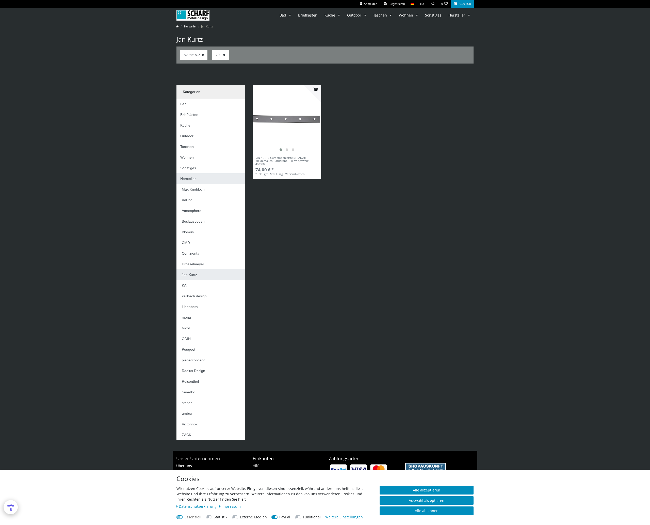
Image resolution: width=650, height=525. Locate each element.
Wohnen (406, 15)
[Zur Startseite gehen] (177, 26)
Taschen (380, 15)
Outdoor (354, 15)
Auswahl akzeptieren (426, 500)
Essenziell (193, 517)
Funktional (312, 517)
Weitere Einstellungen (344, 517)
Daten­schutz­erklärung (198, 506)
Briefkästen (307, 15)
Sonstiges (433, 15)
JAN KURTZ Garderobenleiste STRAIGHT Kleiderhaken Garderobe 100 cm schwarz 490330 (281, 161)
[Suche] (433, 4)
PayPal (284, 517)
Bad (283, 15)
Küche (330, 15)
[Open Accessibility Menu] (11, 507)
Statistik (220, 517)
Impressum (231, 506)
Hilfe (257, 465)
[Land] (412, 4)
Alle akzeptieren (426, 490)
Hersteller (457, 15)
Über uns (184, 465)
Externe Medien (253, 517)
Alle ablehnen (426, 510)
